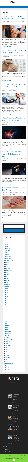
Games (7, 286)
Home (6, 300)
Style (6, 349)
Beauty (7, 244)
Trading (7, 355)
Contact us (6, 449)
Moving (7, 317)
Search (14, 230)
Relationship (8, 333)
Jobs (6, 307)
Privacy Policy (7, 451)
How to (7, 305)
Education (7, 268)
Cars (6, 252)
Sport (6, 347)
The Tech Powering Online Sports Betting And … (16, 438)
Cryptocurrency (9, 260)
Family (7, 272)
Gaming (7, 288)
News (6, 323)
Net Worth (7, 321)
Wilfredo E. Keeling (7, 89)
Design (7, 264)
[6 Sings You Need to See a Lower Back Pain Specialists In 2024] (14, 132)
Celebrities (8, 256)
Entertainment (8, 270)
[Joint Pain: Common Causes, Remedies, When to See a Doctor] (14, 31)
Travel (6, 359)
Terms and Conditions (9, 453)
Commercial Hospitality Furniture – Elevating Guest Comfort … (13, 398)
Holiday (7, 298)
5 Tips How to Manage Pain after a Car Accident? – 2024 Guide (14, 85)
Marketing (7, 313)
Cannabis (7, 250)
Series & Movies (9, 339)
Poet (6, 329)
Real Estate (8, 331)
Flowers (7, 280)
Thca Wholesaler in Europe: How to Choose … (16, 419)
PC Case (7, 325)
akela (4, 55)
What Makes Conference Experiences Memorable (16, 429)
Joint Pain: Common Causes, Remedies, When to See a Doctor (13, 17)
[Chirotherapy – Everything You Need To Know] (14, 202)
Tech (6, 351)
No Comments (6, 22)
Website (7, 369)
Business (7, 248)
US (6, 365)
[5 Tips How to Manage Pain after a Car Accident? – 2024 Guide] (14, 99)
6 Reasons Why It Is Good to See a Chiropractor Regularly (14, 51)
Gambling (7, 284)
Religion (7, 335)
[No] (26, 458)
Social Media (8, 341)
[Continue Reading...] (6, 46)
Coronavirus (8, 258)
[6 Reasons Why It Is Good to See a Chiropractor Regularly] (14, 65)
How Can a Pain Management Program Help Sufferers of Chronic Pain (12, 154)
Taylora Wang (6, 21)
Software (7, 345)
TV (6, 361)
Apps (6, 240)
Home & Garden (9, 303)
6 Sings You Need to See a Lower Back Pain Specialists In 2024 (13, 119)
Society (7, 343)
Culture (7, 262)
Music (6, 319)
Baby (6, 242)
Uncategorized (9, 363)
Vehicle (7, 367)
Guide (6, 290)
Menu (2, 7)
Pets (6, 327)
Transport (7, 357)
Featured (7, 276)
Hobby (7, 296)
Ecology (7, 266)
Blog (6, 246)
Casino (7, 254)
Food (6, 282)
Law (6, 309)
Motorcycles (8, 315)
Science (7, 337)
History (7, 294)
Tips (6, 90)
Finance (7, 278)
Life (6, 311)
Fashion (7, 274)
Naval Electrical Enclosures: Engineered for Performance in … (14, 409)
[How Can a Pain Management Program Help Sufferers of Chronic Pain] (14, 169)
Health (23, 21)
